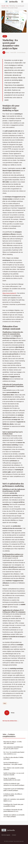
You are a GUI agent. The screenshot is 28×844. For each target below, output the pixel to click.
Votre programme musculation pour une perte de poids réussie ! (13, 747)
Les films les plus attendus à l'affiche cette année (13, 758)
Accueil (3, 6)
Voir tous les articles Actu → (10, 720)
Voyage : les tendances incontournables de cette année (12, 779)
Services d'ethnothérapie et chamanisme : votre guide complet (13, 763)
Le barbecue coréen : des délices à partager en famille (13, 794)
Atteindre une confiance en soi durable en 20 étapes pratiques (14, 815)
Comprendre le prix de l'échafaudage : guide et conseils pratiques (14, 789)
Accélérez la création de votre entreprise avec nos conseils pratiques (14, 784)
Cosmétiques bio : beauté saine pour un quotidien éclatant (13, 805)
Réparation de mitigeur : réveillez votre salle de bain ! (13, 742)
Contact (14, 835)
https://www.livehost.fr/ (9, 293)
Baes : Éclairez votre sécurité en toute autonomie (14, 768)
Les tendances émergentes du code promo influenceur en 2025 (13, 810)
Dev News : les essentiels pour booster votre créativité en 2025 (14, 753)
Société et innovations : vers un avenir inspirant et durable (14, 773)
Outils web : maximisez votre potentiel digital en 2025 (14, 800)
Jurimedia (13, 1)
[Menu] (22, 1)
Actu (7, 6)
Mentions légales (6, 835)
